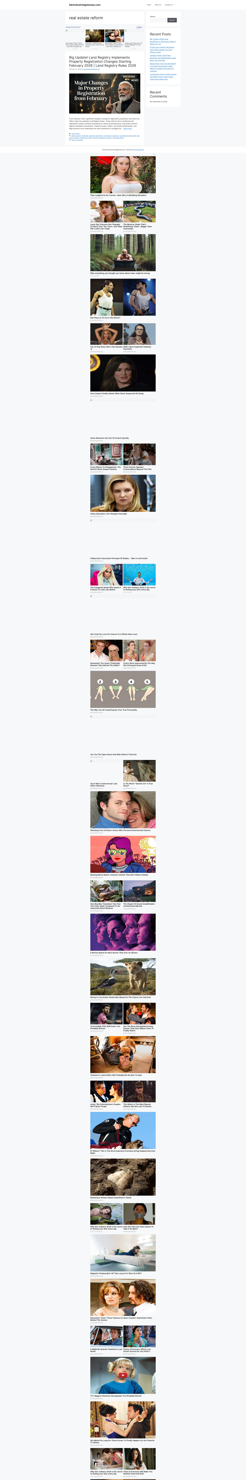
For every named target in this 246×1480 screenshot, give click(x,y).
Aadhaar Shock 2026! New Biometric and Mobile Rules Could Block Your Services (163, 58)
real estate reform (118, 138)
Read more (127, 129)
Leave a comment (77, 140)
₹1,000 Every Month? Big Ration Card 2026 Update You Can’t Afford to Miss (162, 49)
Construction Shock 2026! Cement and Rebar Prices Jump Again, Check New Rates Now (163, 76)
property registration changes (102, 138)
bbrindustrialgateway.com (85, 4)
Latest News (75, 133)
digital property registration (80, 136)
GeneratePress (139, 150)
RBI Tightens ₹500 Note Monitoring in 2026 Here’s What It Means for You (163, 41)
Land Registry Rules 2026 (127, 136)
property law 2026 (86, 138)
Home (149, 5)
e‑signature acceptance (111, 136)
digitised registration (96, 136)
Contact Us (168, 5)
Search (152, 17)
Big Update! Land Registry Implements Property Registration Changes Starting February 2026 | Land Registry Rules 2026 (102, 61)
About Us (158, 5)
